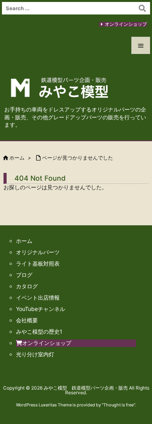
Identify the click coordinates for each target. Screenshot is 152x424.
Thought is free (118, 405)
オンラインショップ (126, 24)
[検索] (142, 8)
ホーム (17, 158)
